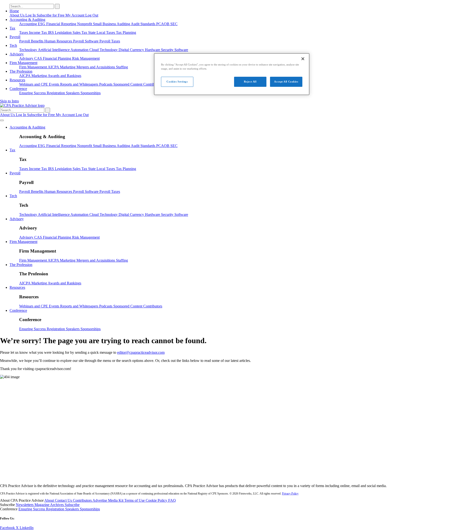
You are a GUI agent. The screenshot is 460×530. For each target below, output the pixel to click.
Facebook (8, 528)
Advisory (17, 54)
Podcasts (106, 84)
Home (14, 11)
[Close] (303, 58)
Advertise (100, 500)
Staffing (122, 67)
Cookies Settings (177, 81)
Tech (13, 45)
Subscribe (72, 505)
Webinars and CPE (34, 84)
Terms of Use (135, 500)
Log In (31, 15)
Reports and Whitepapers (79, 84)
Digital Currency (132, 50)
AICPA (54, 67)
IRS (51, 32)
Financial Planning (57, 58)
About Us (17, 15)
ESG (42, 24)
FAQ (172, 500)
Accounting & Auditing (27, 20)
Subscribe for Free (51, 15)
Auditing (124, 24)
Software (181, 50)
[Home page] (22, 105)
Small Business (105, 24)
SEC (174, 24)
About (49, 500)
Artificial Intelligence (54, 50)
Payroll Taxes (109, 41)
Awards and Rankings (64, 76)
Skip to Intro (9, 101)
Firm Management (23, 63)
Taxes (24, 32)
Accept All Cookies (286, 81)
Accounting (28, 24)
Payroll (15, 37)
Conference (18, 89)
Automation (79, 50)
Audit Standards (143, 24)
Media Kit (116, 500)
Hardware (153, 50)
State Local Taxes (102, 32)
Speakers (73, 93)
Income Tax (38, 32)
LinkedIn (27, 528)
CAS (38, 58)
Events (54, 84)
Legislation (64, 32)
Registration (56, 93)
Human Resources (58, 41)
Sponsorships (90, 93)
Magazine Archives (49, 505)
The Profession (21, 71)
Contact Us (64, 500)
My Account (75, 15)
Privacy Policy (290, 493)
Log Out (91, 15)
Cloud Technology (104, 50)
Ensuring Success (33, 93)
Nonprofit (85, 24)
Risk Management (86, 58)
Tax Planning (126, 32)
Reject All (250, 81)
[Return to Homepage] (230, 478)
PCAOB (163, 24)
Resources (17, 80)
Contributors (152, 84)
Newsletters (25, 505)
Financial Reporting (61, 24)
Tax (12, 28)
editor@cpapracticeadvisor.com (141, 352)
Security (167, 50)
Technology (28, 50)
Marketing (68, 67)
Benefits (37, 41)
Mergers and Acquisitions (96, 67)
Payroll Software (86, 41)
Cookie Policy (157, 500)
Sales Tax (80, 32)
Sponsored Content (128, 84)
